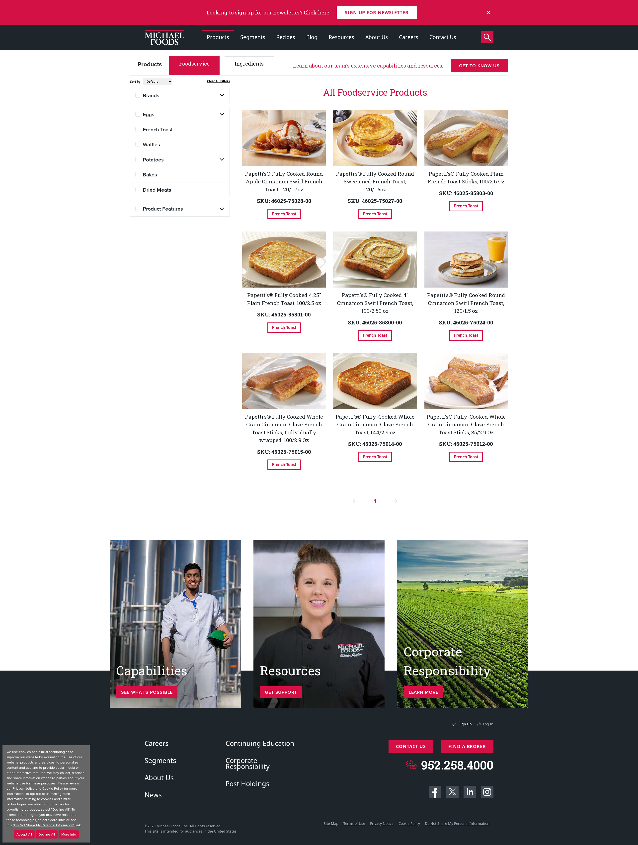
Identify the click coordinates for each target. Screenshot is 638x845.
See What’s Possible (146, 692)
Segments (252, 37)
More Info (68, 834)
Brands (151, 95)
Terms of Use (354, 823)
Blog (312, 37)
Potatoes (153, 159)
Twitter (452, 792)
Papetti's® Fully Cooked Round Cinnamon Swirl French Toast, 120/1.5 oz (466, 303)
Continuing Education (260, 743)
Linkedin (470, 792)
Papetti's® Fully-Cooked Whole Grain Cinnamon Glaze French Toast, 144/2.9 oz (374, 424)
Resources (341, 37)
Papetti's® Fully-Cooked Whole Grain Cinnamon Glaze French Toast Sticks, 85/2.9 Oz (466, 424)
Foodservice (194, 63)
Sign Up (465, 724)
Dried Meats (157, 189)
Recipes (285, 37)
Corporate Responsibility (248, 763)
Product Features (163, 208)
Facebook (435, 792)
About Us (376, 37)
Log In (488, 724)
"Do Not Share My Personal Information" (44, 825)
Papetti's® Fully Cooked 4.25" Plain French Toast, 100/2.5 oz (284, 299)
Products (218, 37)
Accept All (24, 834)
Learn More (423, 692)
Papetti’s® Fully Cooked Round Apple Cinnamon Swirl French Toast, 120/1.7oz (284, 181)
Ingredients (249, 63)
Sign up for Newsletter (376, 12)
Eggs (148, 114)
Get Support (281, 692)
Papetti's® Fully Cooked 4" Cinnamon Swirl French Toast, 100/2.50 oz (375, 303)
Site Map (331, 823)
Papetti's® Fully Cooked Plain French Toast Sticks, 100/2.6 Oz (466, 177)
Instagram (487, 792)
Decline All (46, 834)
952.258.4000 (457, 764)
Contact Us (442, 37)
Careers (408, 37)
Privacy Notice (382, 823)
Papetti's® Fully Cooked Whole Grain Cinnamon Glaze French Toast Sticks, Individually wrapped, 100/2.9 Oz (284, 428)
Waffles (151, 144)
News (153, 795)
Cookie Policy (409, 823)
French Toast (158, 129)
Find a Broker (467, 746)
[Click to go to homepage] (164, 37)
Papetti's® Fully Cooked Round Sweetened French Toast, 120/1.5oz (375, 181)
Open (222, 95)
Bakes (150, 174)
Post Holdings (247, 784)
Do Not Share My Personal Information (457, 823)
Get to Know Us (479, 66)
